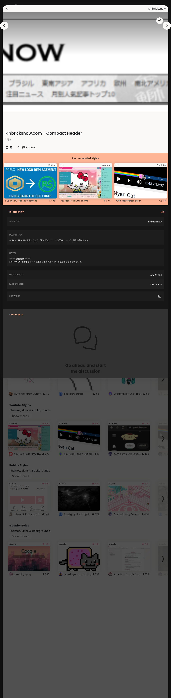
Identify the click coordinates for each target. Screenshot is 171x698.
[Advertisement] (13, 349)
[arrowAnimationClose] (4, 25)
